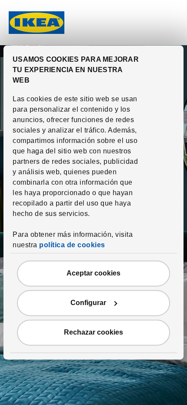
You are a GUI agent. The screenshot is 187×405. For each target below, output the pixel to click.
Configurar (88, 303)
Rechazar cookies (93, 332)
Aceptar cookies (93, 273)
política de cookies (72, 245)
